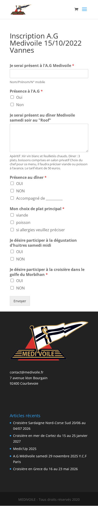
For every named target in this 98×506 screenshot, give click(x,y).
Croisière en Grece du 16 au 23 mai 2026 (45, 469)
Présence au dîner (28, 177)
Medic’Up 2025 (24, 448)
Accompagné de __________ (39, 198)
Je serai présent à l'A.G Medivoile (42, 65)
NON (20, 191)
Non (20, 104)
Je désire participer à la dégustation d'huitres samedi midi (43, 243)
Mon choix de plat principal (37, 208)
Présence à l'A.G (26, 91)
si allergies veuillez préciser (40, 229)
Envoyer (20, 301)
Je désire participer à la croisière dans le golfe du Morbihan (47, 272)
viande (22, 215)
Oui (19, 97)
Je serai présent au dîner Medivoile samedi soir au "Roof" (42, 118)
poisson (23, 222)
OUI (19, 183)
